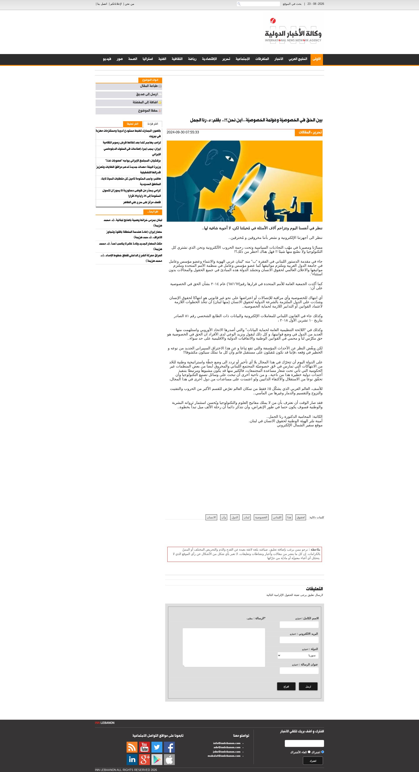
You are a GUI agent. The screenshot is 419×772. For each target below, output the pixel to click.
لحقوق (301, 517)
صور (120, 59)
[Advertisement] (401, 109)
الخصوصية (261, 517)
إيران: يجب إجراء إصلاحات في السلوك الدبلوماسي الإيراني (132, 152)
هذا (289, 517)
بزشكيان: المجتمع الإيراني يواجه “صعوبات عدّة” (133, 161)
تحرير (226, 59)
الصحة (132, 59)
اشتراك (315, 752)
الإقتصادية (209, 59)
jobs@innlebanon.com (226, 752)
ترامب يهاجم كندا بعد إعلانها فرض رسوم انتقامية (132, 143)
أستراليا (148, 59)
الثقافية (177, 59)
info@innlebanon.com (226, 743)
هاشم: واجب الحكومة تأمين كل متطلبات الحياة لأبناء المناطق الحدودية (131, 182)
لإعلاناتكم (116, 3)
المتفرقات (262, 59)
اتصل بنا (102, 3)
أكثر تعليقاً (132, 124)
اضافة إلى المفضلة (145, 102)
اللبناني (277, 517)
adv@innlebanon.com (227, 748)
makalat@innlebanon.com (224, 756)
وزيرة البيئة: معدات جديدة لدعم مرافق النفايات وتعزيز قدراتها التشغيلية (128, 170)
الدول (235, 517)
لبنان (246, 517)
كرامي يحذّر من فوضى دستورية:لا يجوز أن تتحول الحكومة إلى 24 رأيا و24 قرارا (131, 194)
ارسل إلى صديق (147, 94)
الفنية (162, 59)
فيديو (107, 59)
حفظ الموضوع (148, 111)
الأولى (317, 59)
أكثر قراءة (153, 124)
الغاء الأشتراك (298, 752)
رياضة (192, 59)
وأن (224, 517)
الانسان (211, 517)
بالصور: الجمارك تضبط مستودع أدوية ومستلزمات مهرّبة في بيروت (128, 134)
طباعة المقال (149, 86)
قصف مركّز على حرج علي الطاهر (142, 203)
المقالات (305, 133)
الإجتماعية (243, 59)
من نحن (129, 3)
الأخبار (279, 59)
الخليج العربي (298, 59)
